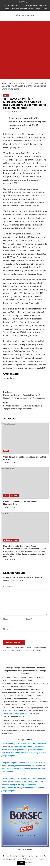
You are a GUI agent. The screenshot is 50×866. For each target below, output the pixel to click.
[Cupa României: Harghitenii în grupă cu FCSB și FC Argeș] (25, 438)
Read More (29, 863)
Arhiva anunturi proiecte (24, 9)
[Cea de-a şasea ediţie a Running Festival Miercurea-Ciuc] (25, 483)
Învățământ (8, 540)
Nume (6, 619)
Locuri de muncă (31, 5)
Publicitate (42, 5)
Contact (44, 9)
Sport (6, 95)
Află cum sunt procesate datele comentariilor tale (23, 651)
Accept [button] (21, 863)
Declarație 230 (9, 9)
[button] (4, 76)
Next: (22, 406)
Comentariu (8, 587)
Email (29, 619)
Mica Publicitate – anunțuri (13, 5)
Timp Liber (14, 495)
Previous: (24, 395)
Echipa (37, 9)
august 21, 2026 (10, 462)
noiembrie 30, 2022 (11, 111)
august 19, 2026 (10, 559)
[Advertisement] (25, 47)
